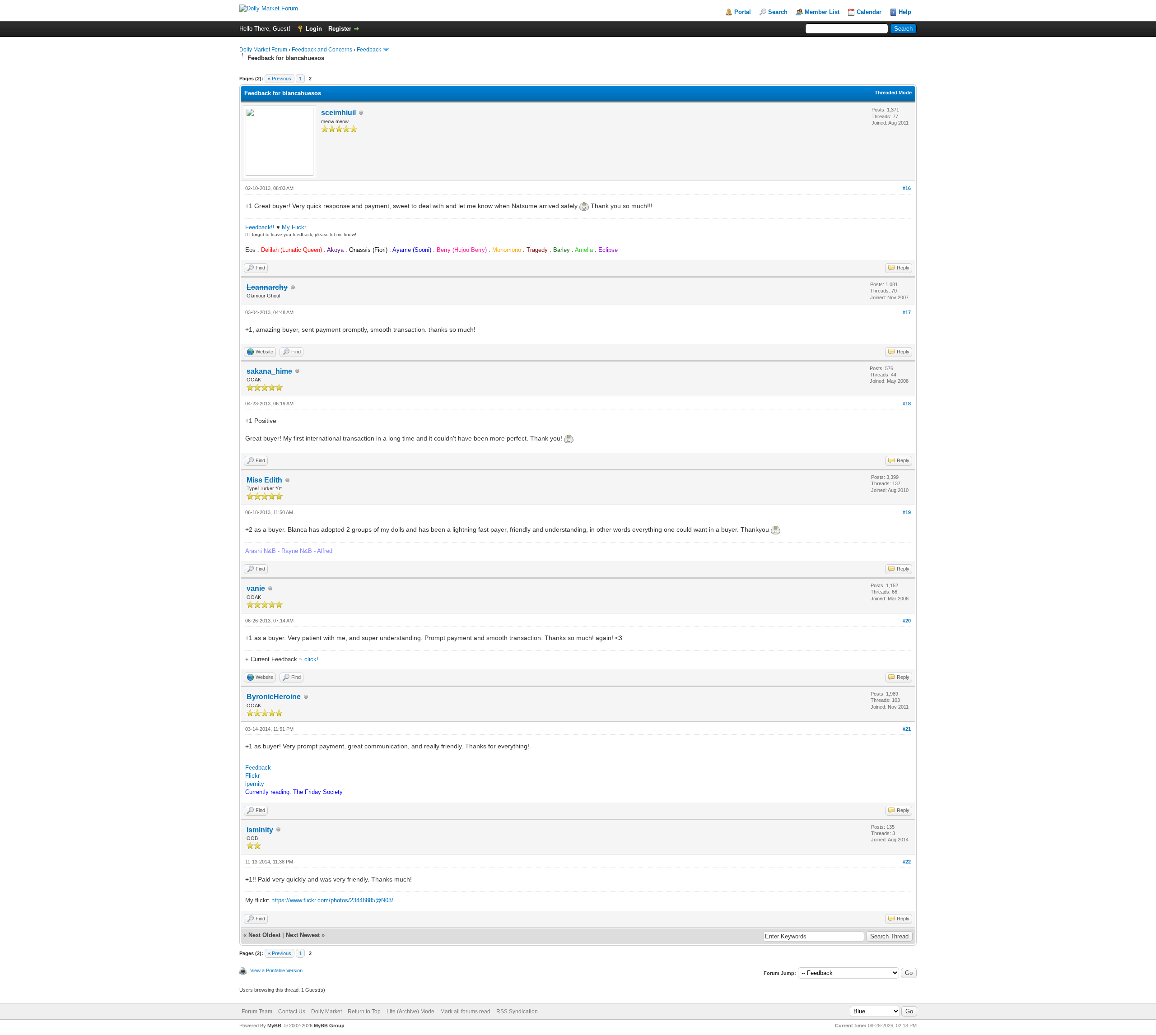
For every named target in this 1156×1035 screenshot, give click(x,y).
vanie (256, 588)
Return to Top (364, 1011)
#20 (907, 620)
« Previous (279, 78)
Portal (742, 12)
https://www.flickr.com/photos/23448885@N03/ (332, 900)
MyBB (274, 1025)
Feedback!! (260, 227)
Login (314, 28)
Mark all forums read (465, 1011)
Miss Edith (264, 480)
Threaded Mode (893, 92)
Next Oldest (264, 935)
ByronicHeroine (274, 697)
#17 (907, 312)
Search (778, 12)
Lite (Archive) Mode (410, 1011)
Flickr (252, 775)
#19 (907, 512)
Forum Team (257, 1011)
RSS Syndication (517, 1011)
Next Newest (303, 935)
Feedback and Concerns (322, 49)
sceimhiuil (338, 112)
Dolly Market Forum (263, 49)
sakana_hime (269, 371)
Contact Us (291, 1011)
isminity (260, 830)
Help (905, 12)
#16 (907, 188)
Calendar (869, 12)
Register (339, 28)
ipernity (254, 783)
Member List (822, 12)
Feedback (369, 49)
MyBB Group (329, 1025)
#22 (907, 861)
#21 (907, 729)
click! (311, 659)
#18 (907, 403)
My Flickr (294, 227)
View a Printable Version (276, 970)
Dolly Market (326, 1011)
